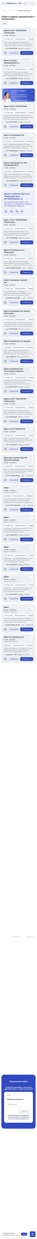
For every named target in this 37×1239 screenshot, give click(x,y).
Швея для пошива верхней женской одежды (15, 459)
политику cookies (15, 1235)
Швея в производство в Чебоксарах (14, 251)
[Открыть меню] (3, 3)
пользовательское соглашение (18, 1117)
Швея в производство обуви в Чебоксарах (17, 312)
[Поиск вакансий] (25, 3)
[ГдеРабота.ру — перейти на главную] (11, 3)
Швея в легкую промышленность (11, 62)
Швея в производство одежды (17, 341)
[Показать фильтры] (32, 1234)
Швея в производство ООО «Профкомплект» (15, 164)
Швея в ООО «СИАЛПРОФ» (15, 106)
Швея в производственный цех (15, 281)
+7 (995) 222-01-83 (19, 100)
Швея (6, 488)
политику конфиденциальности (18, 1119)
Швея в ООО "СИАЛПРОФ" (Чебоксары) (15, 31)
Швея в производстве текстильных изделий (13, 370)
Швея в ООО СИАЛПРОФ (14, 429)
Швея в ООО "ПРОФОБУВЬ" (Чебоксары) (16, 221)
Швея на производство (14, 135)
